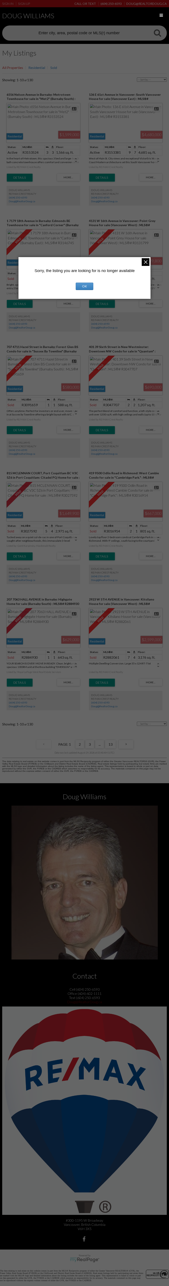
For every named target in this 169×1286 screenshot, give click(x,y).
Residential (36, 67)
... (100, 744)
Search (157, 33)
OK (84, 286)
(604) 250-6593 (18, 197)
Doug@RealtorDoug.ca (22, 201)
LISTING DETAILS (20, 178)
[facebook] (85, 1239)
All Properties (12, 67)
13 (110, 744)
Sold (53, 67)
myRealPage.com (84, 1260)
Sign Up (24, 3)
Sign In (7, 3)
